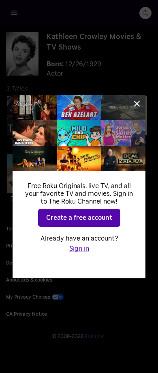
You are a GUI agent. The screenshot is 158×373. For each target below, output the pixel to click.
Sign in (79, 248)
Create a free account (79, 218)
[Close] (136, 103)
